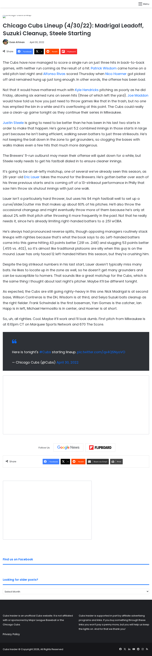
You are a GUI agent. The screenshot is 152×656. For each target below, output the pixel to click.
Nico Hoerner (116, 73)
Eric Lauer (32, 177)
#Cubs (45, 352)
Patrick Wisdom (104, 68)
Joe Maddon (138, 95)
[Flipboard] (100, 447)
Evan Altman (17, 42)
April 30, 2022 (68, 362)
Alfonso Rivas (54, 73)
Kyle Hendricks (87, 90)
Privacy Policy (11, 634)
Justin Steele (13, 122)
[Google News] (68, 447)
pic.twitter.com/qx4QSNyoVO (101, 352)
